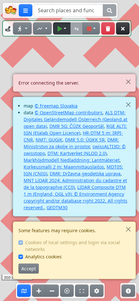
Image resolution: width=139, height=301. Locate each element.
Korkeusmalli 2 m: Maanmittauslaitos (64, 167)
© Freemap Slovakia (56, 106)
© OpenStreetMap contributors (68, 112)
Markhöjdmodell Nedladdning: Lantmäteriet (72, 160)
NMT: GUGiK (49, 140)
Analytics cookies (43, 257)
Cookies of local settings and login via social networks (72, 245)
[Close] (128, 81)
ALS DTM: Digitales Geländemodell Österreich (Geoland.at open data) (75, 119)
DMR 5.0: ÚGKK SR (85, 140)
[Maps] (24, 291)
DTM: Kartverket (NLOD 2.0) (77, 153)
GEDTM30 (57, 207)
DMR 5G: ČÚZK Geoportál (76, 126)
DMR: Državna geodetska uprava (85, 174)
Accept (28, 268)
